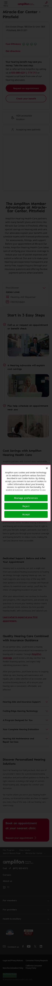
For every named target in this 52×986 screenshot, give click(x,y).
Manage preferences (26, 498)
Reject (26, 506)
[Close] (47, 468)
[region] (26, 493)
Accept (26, 514)
